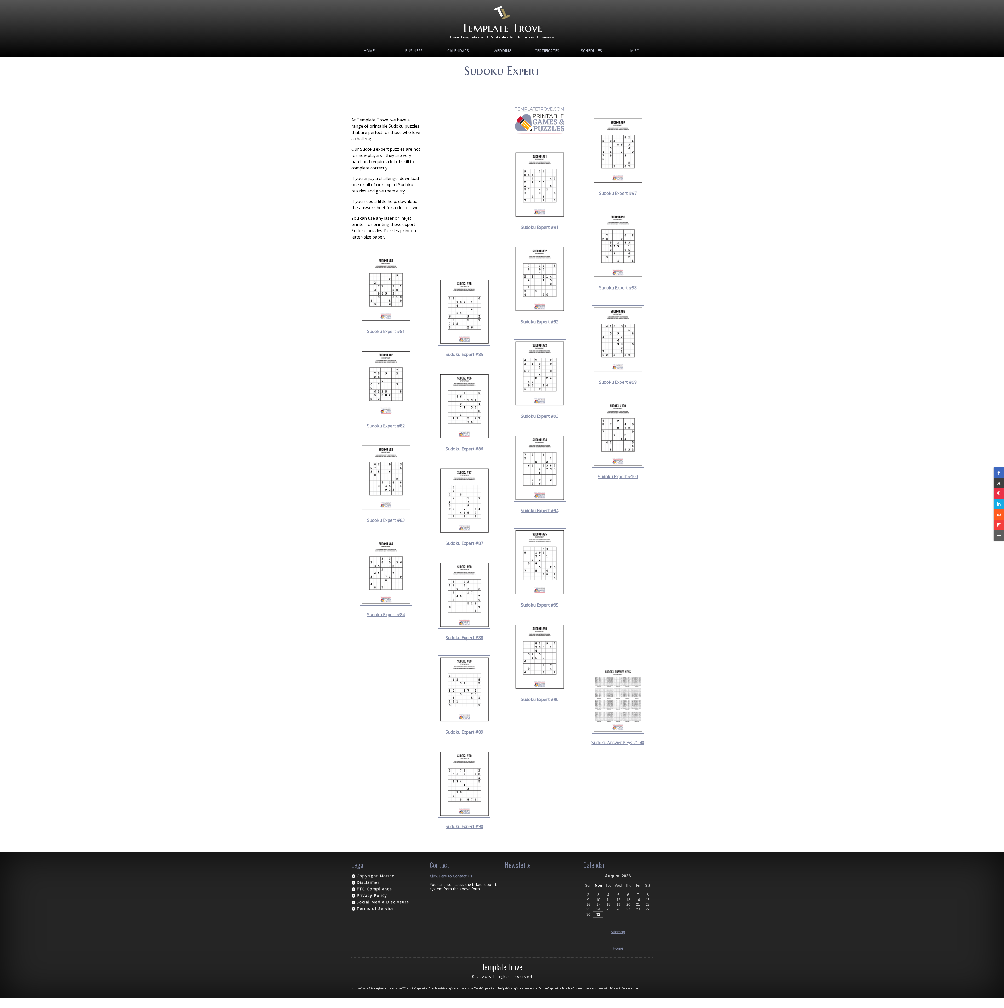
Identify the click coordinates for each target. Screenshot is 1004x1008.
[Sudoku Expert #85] (464, 344)
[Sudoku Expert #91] (540, 217)
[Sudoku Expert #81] (386, 321)
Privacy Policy (372, 895)
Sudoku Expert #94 (539, 510)
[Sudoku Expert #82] (386, 415)
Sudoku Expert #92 (539, 322)
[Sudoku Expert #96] (540, 689)
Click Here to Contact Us (451, 876)
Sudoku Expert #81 (386, 331)
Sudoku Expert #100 (618, 476)
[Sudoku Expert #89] (464, 721)
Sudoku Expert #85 (464, 354)
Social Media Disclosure (383, 901)
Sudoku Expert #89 (464, 732)
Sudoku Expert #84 (386, 615)
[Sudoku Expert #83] (386, 510)
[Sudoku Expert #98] (618, 277)
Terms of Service (375, 908)
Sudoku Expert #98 (618, 288)
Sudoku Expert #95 (539, 605)
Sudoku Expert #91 (539, 227)
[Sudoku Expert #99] (618, 372)
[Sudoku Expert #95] (540, 594)
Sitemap (618, 931)
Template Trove (502, 28)
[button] (999, 472)
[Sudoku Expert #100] (618, 466)
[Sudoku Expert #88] (464, 627)
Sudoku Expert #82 (386, 426)
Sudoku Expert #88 (464, 638)
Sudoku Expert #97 (618, 193)
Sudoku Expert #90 (464, 826)
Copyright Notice (376, 875)
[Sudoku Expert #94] (540, 500)
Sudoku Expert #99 (618, 382)
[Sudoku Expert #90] (464, 816)
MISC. (635, 50)
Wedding (502, 50)
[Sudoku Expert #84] (386, 604)
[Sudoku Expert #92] (540, 311)
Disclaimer (368, 882)
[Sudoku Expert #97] (618, 183)
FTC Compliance (374, 888)
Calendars (458, 50)
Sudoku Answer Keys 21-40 (617, 742)
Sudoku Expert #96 (539, 699)
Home (369, 50)
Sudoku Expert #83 (386, 520)
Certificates (547, 50)
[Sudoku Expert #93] (540, 406)
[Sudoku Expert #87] (464, 533)
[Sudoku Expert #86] (464, 438)
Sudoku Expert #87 (464, 543)
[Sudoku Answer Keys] (618, 732)
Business (414, 50)
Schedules (591, 50)
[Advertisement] (464, 184)
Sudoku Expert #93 (539, 416)
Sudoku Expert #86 (464, 449)
